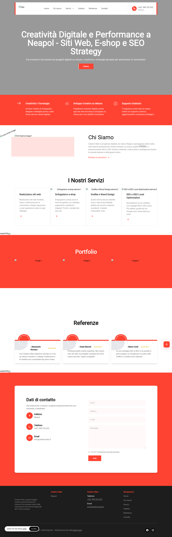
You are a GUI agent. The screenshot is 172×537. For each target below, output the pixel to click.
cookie (24, 529)
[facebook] (147, 530)
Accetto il (105, 452)
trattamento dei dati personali (108, 452)
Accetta (34, 529)
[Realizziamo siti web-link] (20, 216)
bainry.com (77, 530)
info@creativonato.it (42, 439)
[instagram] (153, 530)
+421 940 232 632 (41, 428)
